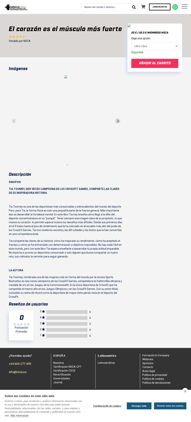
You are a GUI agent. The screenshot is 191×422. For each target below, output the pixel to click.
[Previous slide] (14, 121)
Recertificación (62, 374)
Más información (20, 415)
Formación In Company (155, 355)
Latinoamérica (106, 362)
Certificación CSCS (64, 370)
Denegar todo (139, 406)
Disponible (137, 52)
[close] (185, 391)
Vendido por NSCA (19, 40)
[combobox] (109, 7)
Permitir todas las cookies (170, 406)
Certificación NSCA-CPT (67, 366)
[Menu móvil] (184, 7)
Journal (57, 382)
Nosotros (58, 362)
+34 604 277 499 (20, 364)
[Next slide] (117, 121)
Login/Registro (160, 7)
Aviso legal (148, 371)
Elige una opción (140, 38)
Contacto (147, 367)
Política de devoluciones (156, 382)
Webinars (147, 359)
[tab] (64, 165)
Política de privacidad (154, 374)
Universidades (61, 378)
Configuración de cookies (107, 406)
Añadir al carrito (155, 63)
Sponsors (148, 363)
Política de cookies (153, 378)
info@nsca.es (17, 372)
